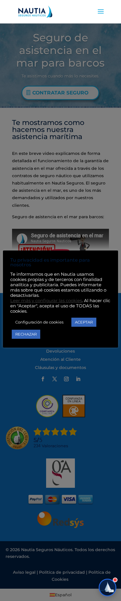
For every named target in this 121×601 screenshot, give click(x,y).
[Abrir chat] (107, 587)
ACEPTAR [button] (84, 322)
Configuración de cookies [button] (39, 322)
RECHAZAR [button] (26, 334)
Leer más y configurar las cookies (46, 300)
